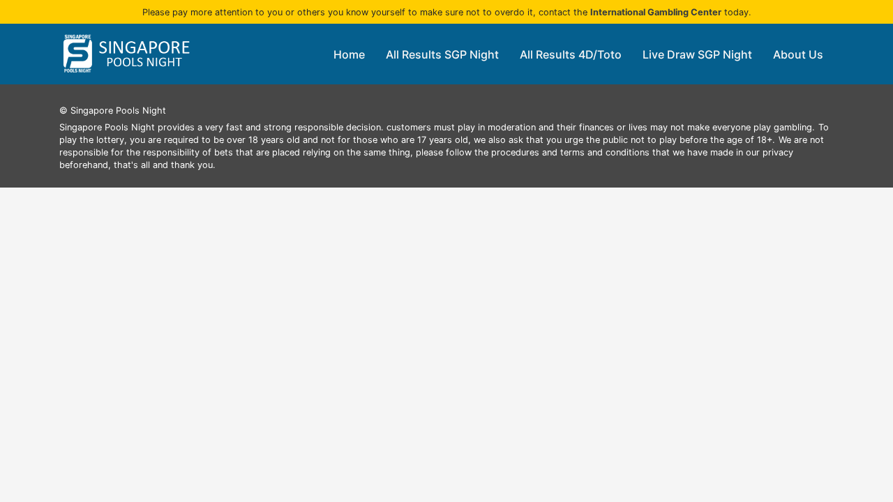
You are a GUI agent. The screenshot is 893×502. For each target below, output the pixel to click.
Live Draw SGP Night (697, 54)
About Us (798, 54)
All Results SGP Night (442, 54)
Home (349, 54)
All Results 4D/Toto (571, 54)
